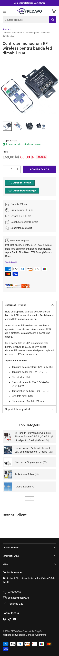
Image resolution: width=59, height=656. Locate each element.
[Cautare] (52, 19)
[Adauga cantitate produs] (17, 169)
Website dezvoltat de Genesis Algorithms (25, 634)
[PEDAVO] (29, 11)
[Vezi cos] (53, 11)
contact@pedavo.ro (18, 597)
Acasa (6, 29)
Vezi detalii (11, 262)
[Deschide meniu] (4, 11)
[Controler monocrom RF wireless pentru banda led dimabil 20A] (29, 89)
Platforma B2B (15, 603)
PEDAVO (15, 631)
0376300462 (14, 591)
